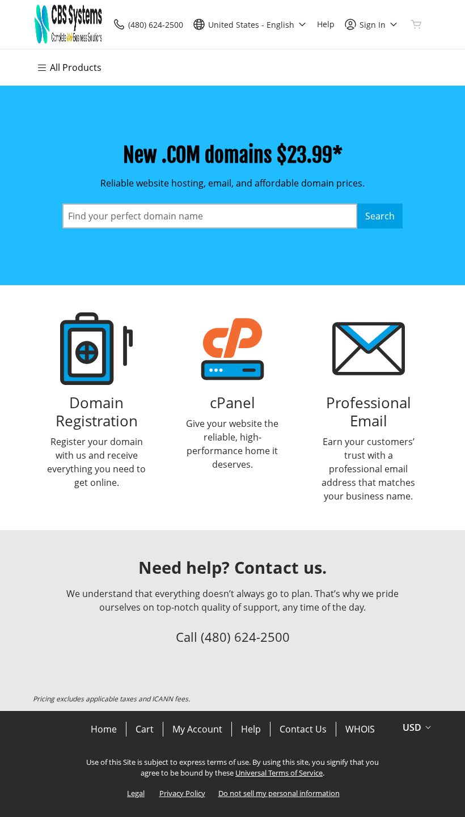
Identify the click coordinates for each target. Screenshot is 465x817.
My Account (197, 729)
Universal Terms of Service (279, 773)
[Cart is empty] (416, 24)
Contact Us (303, 729)
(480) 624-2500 (245, 636)
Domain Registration (97, 412)
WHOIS (360, 729)
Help (251, 729)
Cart (145, 729)
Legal (136, 793)
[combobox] (210, 216)
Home (104, 729)
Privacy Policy (182, 793)
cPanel (232, 403)
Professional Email (368, 412)
